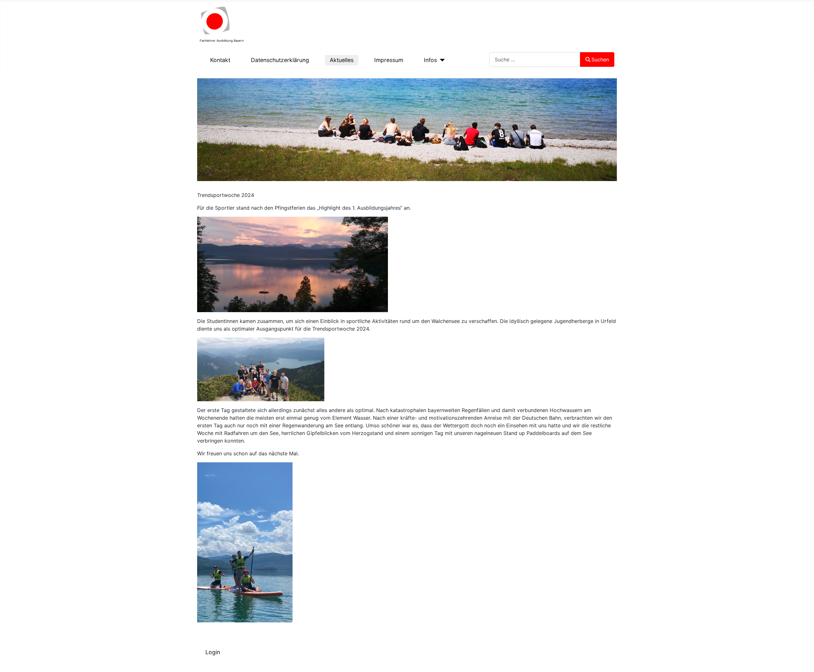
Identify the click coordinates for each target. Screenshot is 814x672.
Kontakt (220, 60)
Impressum (388, 60)
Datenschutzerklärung (280, 60)
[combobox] (534, 59)
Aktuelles (342, 60)
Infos (430, 60)
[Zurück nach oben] (803, 660)
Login (212, 652)
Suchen (600, 59)
